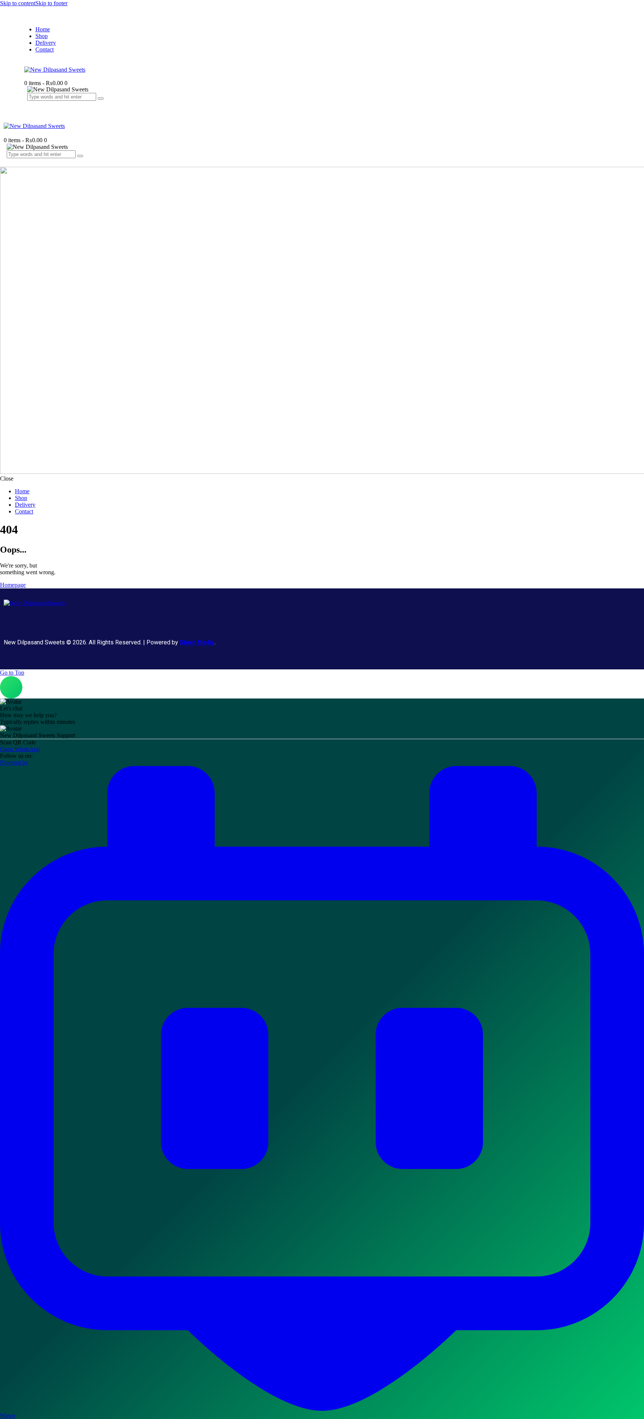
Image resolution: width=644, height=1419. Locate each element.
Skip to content (17, 3)
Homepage (13, 585)
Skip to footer (51, 3)
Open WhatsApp (20, 749)
